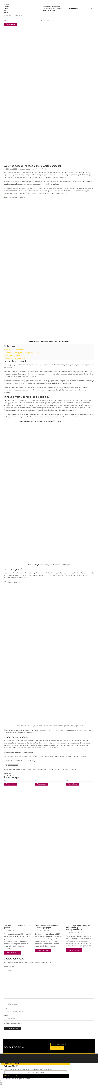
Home (6, 15)
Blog (5, 10)
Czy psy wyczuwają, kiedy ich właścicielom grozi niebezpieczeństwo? (78, 927)
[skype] (13, 775)
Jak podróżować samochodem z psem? (17, 926)
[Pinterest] (7, 775)
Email (6, 1008)
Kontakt (69, 3)
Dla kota (6, 6)
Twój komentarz (9, 966)
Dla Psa (6, 5)
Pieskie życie (18, 15)
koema (33, 169)
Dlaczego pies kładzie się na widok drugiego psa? (46, 926)
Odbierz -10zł (71, 1)
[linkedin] (10, 775)
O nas (6, 8)
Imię (6, 1001)
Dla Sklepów (73, 8)
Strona (6, 1015)
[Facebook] (5, 775)
